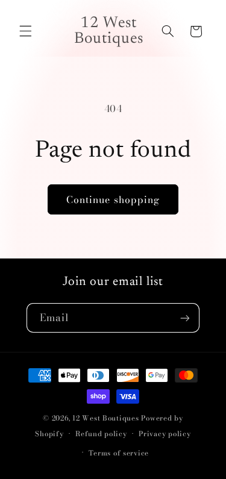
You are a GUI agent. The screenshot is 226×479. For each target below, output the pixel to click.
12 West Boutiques (105, 418)
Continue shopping (113, 199)
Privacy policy (164, 433)
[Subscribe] (185, 318)
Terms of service (119, 453)
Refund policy (101, 433)
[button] (25, 31)
